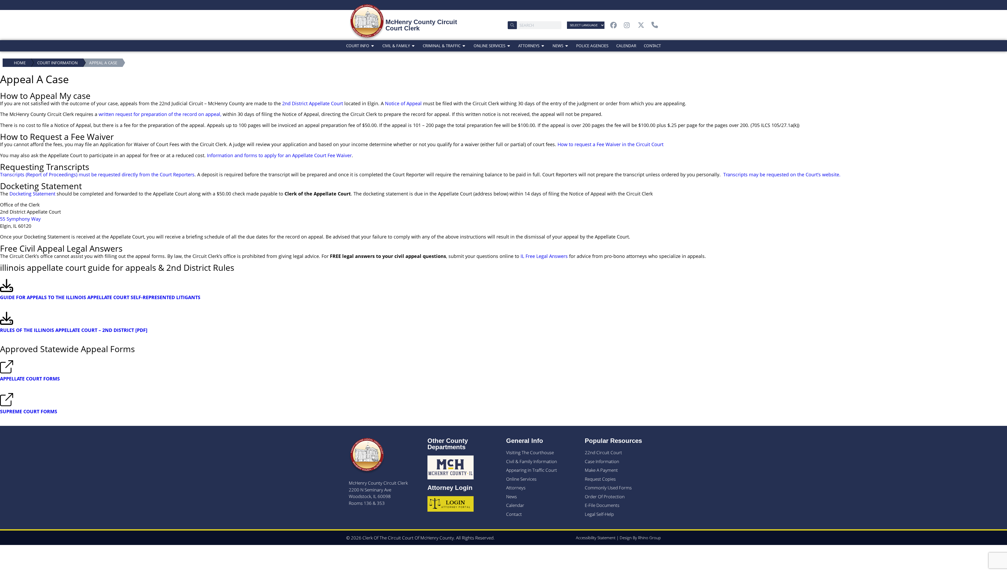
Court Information (57, 62)
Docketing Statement (32, 193)
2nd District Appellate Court (312, 103)
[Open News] (567, 46)
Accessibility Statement (595, 537)
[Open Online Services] (509, 46)
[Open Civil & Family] (413, 46)
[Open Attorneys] (543, 46)
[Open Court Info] (372, 46)
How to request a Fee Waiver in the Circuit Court (610, 144)
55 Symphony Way (20, 219)
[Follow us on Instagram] (628, 25)
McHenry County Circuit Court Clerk (421, 25)
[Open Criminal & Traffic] (464, 46)
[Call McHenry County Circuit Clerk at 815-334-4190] (656, 25)
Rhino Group (649, 537)
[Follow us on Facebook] (615, 25)
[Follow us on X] (642, 25)
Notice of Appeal (403, 103)
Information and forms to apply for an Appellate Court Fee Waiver (279, 155)
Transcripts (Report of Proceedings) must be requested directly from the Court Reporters (97, 174)
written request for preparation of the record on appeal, (160, 114)
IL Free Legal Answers (544, 256)
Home (20, 62)
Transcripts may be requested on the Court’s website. (781, 174)
